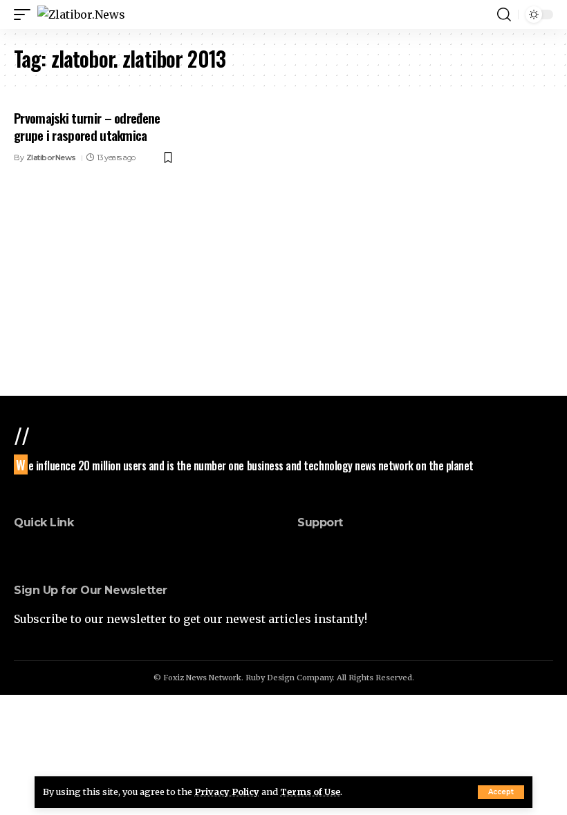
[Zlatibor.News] (81, 14)
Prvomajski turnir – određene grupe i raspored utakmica (87, 126)
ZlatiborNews (51, 157)
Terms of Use (310, 791)
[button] (501, 792)
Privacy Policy (226, 791)
